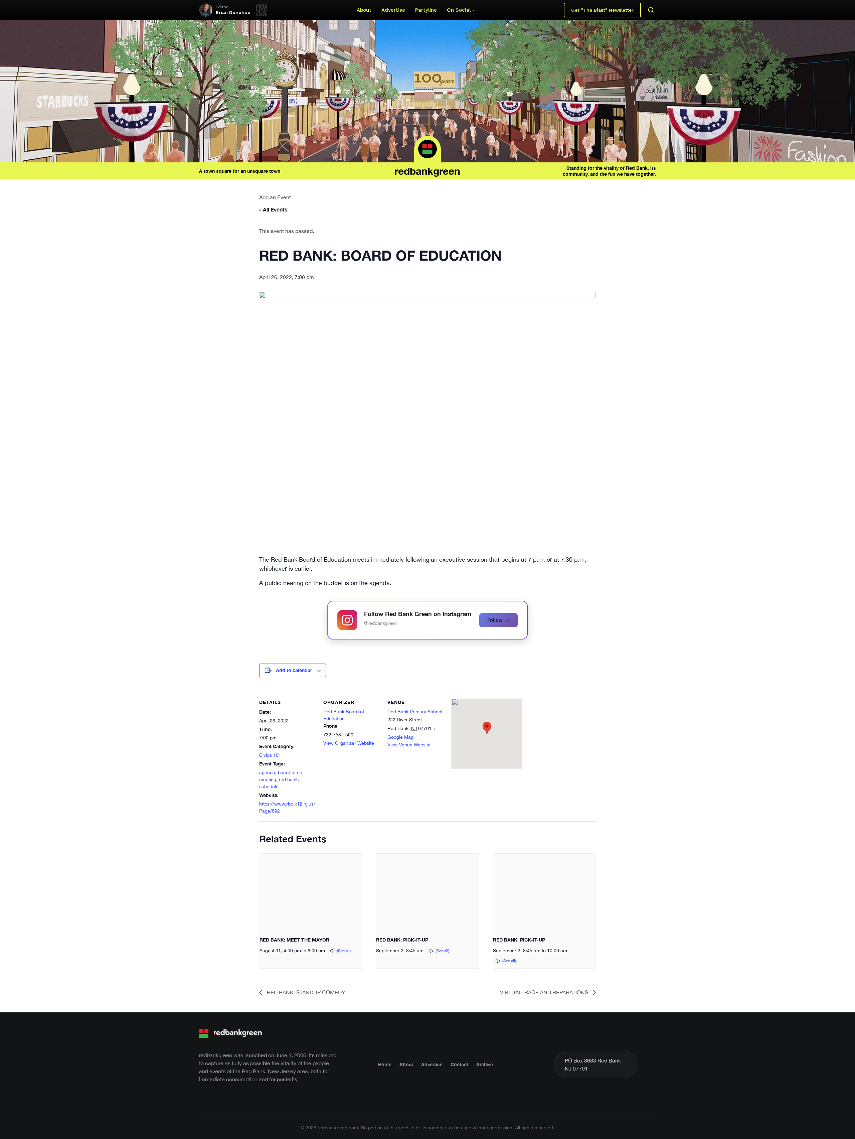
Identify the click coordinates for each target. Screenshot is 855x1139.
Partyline (426, 10)
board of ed (290, 772)
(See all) (344, 951)
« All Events (273, 209)
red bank (288, 779)
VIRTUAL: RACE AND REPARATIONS (544, 992)
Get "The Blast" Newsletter (602, 10)
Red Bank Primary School (414, 711)
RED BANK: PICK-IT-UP (402, 940)
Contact (459, 1064)
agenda (267, 772)
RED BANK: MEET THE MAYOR (294, 940)
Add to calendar (294, 670)
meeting (267, 779)
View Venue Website (409, 744)
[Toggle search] (651, 10)
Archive (484, 1064)
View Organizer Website (348, 743)
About (364, 10)
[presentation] (311, 892)
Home (384, 1064)
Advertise (393, 10)
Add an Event (275, 197)
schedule (269, 786)
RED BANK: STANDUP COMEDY (305, 992)
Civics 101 (270, 755)
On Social (459, 10)
